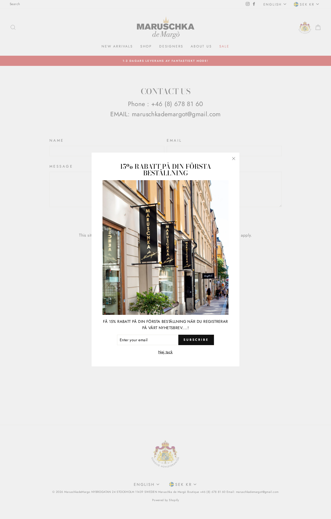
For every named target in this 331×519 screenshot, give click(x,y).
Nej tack (165, 352)
